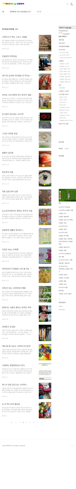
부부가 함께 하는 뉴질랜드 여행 (66, 242)
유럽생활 (61, 263)
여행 (71, 260)
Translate (66, 34)
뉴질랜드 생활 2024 (65, 82)
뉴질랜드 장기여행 (64, 236)
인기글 (66, 148)
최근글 (61, 148)
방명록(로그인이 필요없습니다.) (20, 11)
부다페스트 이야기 (64, 115)
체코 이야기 (63, 102)
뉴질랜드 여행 (62, 229)
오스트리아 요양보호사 (65, 253)
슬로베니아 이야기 (64, 110)
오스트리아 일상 (63, 226)
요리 (60, 85)
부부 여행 (61, 257)
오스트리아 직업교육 (64, 207)
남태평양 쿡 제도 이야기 (66, 120)
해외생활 (61, 290)
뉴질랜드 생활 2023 (65, 79)
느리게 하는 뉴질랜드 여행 (66, 210)
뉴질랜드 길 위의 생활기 (65, 294)
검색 (67, 3)
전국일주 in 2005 (64, 64)
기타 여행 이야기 (63, 94)
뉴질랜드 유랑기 (63, 275)
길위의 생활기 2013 (65, 71)
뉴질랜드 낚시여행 (64, 278)
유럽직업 (67, 263)
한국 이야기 (63, 118)
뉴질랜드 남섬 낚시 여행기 (66, 220)
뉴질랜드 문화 (62, 281)
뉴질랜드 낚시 (62, 213)
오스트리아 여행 (64, 52)
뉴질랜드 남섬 (62, 284)
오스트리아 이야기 (64, 55)
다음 (41, 422)
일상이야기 (62, 43)
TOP (72, 445)
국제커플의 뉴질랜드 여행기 (66, 270)
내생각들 (61, 40)
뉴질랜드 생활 (62, 250)
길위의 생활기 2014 (65, 74)
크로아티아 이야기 (64, 107)
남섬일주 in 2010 (64, 66)
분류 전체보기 (63, 36)
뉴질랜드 (61, 61)
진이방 (39, 11)
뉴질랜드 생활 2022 (65, 77)
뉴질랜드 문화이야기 (64, 247)
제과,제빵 (62, 88)
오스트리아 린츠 (63, 266)
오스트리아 (62, 50)
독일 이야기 (63, 105)
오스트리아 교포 (63, 232)
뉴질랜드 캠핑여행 (64, 217)
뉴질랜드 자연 (62, 223)
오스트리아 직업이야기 (66, 58)
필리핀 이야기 (63, 97)
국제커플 (69, 239)
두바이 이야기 (63, 100)
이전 (11, 422)
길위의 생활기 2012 (65, 69)
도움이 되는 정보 (63, 124)
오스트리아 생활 (63, 287)
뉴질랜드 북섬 (62, 239)
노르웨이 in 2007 (64, 91)
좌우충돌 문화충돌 (64, 46)
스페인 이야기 (63, 113)
